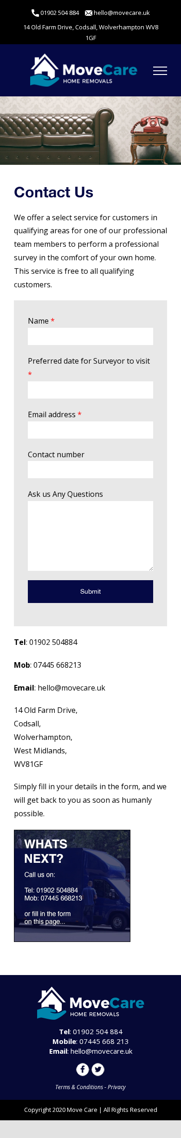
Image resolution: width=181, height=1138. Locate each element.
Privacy (117, 1087)
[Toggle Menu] (160, 71)
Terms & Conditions (79, 1087)
